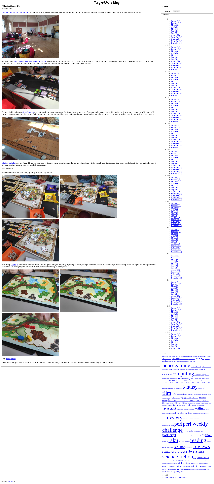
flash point (187, 394)
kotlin (198, 408)
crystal (190, 378)
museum (206, 413)
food (200, 394)
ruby (189, 451)
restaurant (187, 447)
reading (198, 440)
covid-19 (181, 378)
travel (202, 466)
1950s (173, 356)
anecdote (186, 359)
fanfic (180, 388)
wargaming (185, 469)
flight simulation (195, 394)
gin (176, 397)
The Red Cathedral (8, 163)
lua (187, 412)
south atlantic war (187, 460)
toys (191, 466)
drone (193, 380)
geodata (173, 397)
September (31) (176, 37)
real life (179, 447)
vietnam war (173, 469)
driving (190, 380)
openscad (209, 419)
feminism (200, 388)
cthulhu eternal (198, 378)
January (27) (175, 21)
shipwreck (168, 460)
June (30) (174, 57)
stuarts (208, 460)
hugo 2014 (189, 401)
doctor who (173, 381)
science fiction (177, 456)
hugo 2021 (187, 403)
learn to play (206, 409)
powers (178, 435)
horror (171, 400)
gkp (178, 398)
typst (168, 469)
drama (186, 381)
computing (182, 374)
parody (166, 425)
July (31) (174, 59)
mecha (190, 413)
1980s (183, 356)
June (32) (174, 31)
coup (176, 378)
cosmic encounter (171, 378)
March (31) (175, 51)
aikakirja (182, 359)
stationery (199, 460)
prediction (182, 435)
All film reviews (181, 477)
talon (177, 463)
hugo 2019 (174, 403)
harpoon (195, 398)
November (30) (176, 41)
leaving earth (165, 413)
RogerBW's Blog (107, 3)
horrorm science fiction (180, 400)
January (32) (175, 47)
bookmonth (204, 366)
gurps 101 (188, 397)
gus (192, 397)
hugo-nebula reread (174, 405)
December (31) (176, 43)
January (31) (175, 73)
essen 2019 (186, 382)
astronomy (207, 359)
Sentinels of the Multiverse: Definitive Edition (29, 61)
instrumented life (200, 405)
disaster (167, 380)
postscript (169, 435)
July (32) (174, 33)
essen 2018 (180, 382)
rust (196, 451)
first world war (179, 394)
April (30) (174, 53)
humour (183, 405)
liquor (173, 413)
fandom (177, 388)
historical (202, 397)
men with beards (196, 413)
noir (189, 419)
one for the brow (203, 419)
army (203, 359)
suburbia (164, 463)
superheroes (169, 463)
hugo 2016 (202, 400)
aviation (174, 361)
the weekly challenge (203, 463)
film (166, 393)
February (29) (176, 75)
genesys (164, 397)
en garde (205, 380)
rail (167, 441)
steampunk (203, 460)
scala (201, 451)
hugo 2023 (198, 403)
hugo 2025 (208, 403)
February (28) (176, 49)
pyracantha (199, 435)
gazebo (209, 394)
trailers (197, 466)
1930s (166, 356)
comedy (166, 374)
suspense (174, 463)
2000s (189, 356)
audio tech (169, 361)
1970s (180, 356)
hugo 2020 (181, 403)
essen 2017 (175, 382)
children (169, 369)
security (164, 460)
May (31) (174, 29)
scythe (194, 458)
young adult (180, 472)
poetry (198, 431)
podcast (195, 431)
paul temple (171, 425)
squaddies (194, 460)
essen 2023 (196, 382)
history (165, 400)
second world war (203, 458)
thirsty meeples (168, 466)
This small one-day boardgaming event (15, 12)
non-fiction (194, 419)
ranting (181, 441)
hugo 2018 (168, 403)
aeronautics (176, 359)
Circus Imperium (28, 112)
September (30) (176, 63)
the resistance (194, 463)
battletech (185, 361)
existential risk (165, 388)
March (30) (175, 208)
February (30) (176, 23)
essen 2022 (191, 382)
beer (194, 361)
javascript (169, 408)
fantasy (190, 387)
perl (178, 424)
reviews (201, 446)
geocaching (168, 397)
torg (189, 466)
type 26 (205, 466)
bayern (190, 361)
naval (185, 419)
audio (164, 361)
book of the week (196, 367)
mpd (202, 413)
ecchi (196, 380)
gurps (183, 397)
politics (203, 431)
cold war (202, 369)
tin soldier (185, 466)
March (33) (175, 25)
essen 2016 (170, 382)
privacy (186, 435)
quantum (164, 441)
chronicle (177, 369)
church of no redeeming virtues (189, 369)
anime (198, 358)
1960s (177, 356)
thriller (178, 466)
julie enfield (186, 409)
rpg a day (177, 452)
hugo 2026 (164, 405)
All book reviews (168, 477)
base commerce (179, 361)
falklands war (172, 388)
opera (163, 425)
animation (191, 359)
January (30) (175, 334)
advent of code (166, 359)
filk (203, 388)
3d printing (203, 356)
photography (188, 431)
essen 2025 (207, 382)
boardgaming (11, 359)
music (163, 419)
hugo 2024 (203, 403)
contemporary (200, 375)
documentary (180, 380)
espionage (209, 380)
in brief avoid (190, 405)
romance (168, 451)
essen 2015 (164, 382)
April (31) (174, 27)
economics (200, 380)
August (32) (175, 35)
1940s (170, 356)
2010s (192, 356)
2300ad (196, 356)
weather (192, 469)
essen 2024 (202, 382)
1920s (163, 356)
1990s (186, 356)
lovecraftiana (179, 413)
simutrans (173, 460)
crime (185, 378)
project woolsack (192, 435)
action (209, 356)
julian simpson (180, 409)
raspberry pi (187, 441)
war (178, 469)
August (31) (175, 87)
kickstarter (191, 409)
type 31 (209, 466)
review (191, 447)
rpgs (183, 451)
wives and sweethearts (199, 469)
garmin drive (204, 394)
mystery (174, 418)
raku (173, 440)
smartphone (179, 460)
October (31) (175, 39)
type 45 (164, 469)
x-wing (173, 472)
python (207, 435)
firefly (174, 394)
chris (174, 369)
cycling (203, 378)
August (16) (175, 348)
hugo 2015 (196, 401)
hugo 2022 (192, 403)
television (184, 463)
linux (170, 413)
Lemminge (14, 265)
